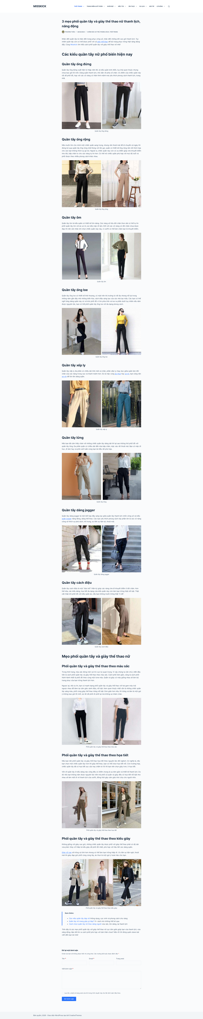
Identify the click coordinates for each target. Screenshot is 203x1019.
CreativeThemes (75, 1015)
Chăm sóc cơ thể (93, 32)
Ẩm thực (132, 6)
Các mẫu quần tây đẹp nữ (79, 918)
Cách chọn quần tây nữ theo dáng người (85, 924)
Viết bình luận (67, 969)
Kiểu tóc (121, 6)
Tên (64, 959)
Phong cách (104, 32)
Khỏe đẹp (110, 6)
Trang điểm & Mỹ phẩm (95, 6)
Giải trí (151, 6)
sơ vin (64, 376)
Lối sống (160, 6)
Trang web (120, 959)
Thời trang (78, 6)
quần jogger (66, 519)
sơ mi (127, 374)
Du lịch (142, 6)
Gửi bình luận (69, 999)
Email (91, 959)
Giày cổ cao (67, 852)
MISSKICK (39, 6)
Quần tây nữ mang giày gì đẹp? (81, 921)
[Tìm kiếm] (169, 6)
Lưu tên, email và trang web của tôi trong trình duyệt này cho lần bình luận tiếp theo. (92, 993)
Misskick (73, 44)
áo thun (118, 374)
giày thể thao (102, 42)
